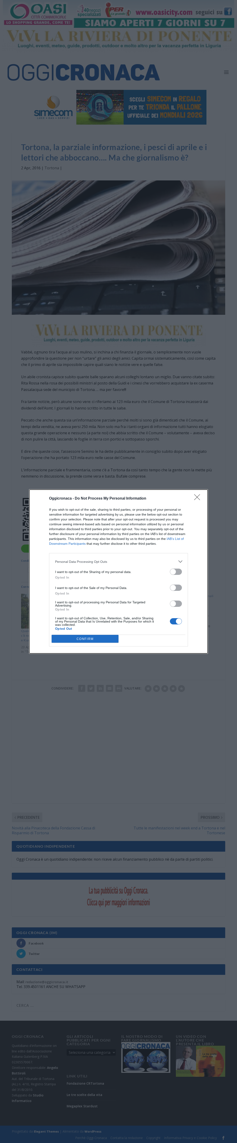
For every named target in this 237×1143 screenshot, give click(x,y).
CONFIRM (85, 639)
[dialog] (118, 571)
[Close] (198, 498)
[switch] (176, 572)
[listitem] (118, 561)
